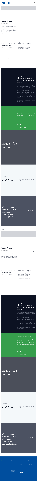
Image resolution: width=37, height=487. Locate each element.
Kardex (3, 229)
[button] (8, 58)
